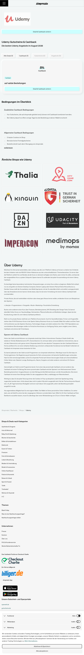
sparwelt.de (5, 604)
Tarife (3, 485)
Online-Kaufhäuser (8, 471)
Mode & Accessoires (8, 467)
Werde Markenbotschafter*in (11, 546)
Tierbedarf (5, 489)
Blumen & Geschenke (8, 438)
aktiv (73, 616)
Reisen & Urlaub (7, 478)
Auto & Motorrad (7, 430)
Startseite (13, 410)
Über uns (4, 539)
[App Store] (10, 587)
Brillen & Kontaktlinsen (9, 441)
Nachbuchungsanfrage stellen (11, 518)
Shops (21, 410)
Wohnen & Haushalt (8, 493)
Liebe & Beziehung (8, 460)
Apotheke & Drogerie (8, 427)
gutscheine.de (6, 608)
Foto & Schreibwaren (8, 456)
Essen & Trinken (7, 449)
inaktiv (73, 622)
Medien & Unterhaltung (9, 463)
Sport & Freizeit (6, 482)
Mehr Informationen (31, 641)
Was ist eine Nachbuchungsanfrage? (13, 514)
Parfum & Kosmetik (8, 474)
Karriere (4, 535)
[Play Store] (10, 594)
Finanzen (4, 452)
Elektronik (5, 445)
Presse (4, 531)
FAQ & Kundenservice (9, 542)
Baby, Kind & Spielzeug (9, 434)
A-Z (3, 496)
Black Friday (5, 510)
